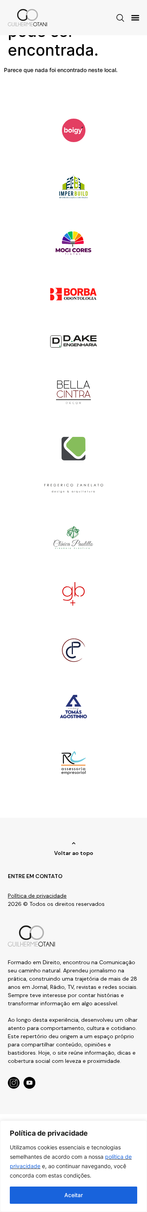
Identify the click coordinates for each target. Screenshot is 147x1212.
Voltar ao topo (73, 853)
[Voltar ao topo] (74, 843)
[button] (135, 17)
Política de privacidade (37, 895)
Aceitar (73, 1195)
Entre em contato (35, 876)
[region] (73, 1166)
